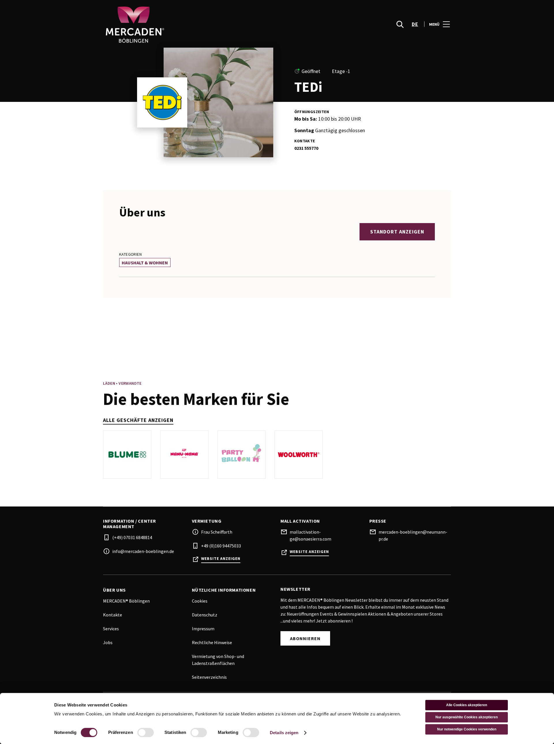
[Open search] (400, 24)
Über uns (114, 590)
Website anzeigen (220, 558)
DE (415, 24)
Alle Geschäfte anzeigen (138, 420)
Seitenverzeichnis (209, 677)
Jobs (108, 642)
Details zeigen (284, 732)
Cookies (199, 601)
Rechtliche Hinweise (212, 642)
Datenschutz (204, 615)
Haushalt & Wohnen (145, 263)
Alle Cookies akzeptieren (466, 705)
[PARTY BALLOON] (241, 454)
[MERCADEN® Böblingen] (190, 24)
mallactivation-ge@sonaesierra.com (310, 535)
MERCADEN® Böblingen (126, 601)
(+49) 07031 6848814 (132, 537)
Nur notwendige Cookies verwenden (466, 729)
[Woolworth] (298, 454)
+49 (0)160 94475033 (221, 546)
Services (111, 628)
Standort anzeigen (397, 231)
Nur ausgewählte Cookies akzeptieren (466, 717)
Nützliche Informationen (224, 590)
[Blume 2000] (127, 454)
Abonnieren (305, 638)
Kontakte (112, 615)
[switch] (145, 732)
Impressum (203, 628)
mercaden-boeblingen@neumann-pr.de (413, 535)
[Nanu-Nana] (184, 454)
